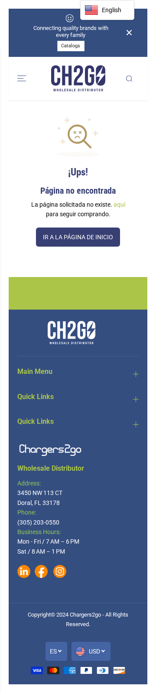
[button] (22, 78)
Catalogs (70, 46)
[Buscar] (129, 78)
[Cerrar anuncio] (129, 32)
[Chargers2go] (78, 78)
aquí (119, 204)
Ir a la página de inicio (78, 237)
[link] (78, 450)
